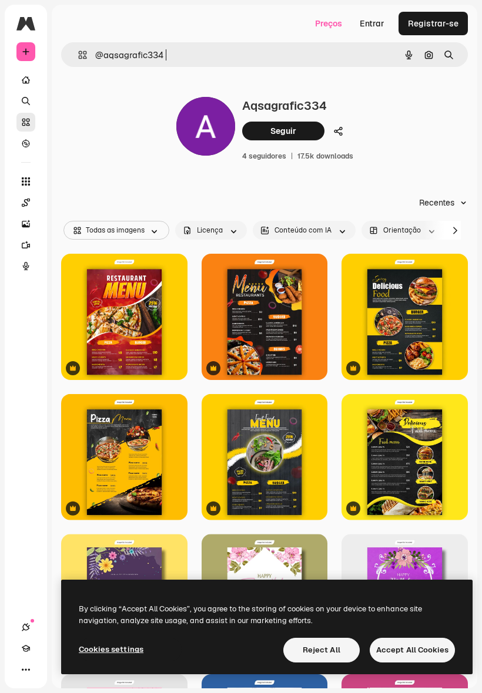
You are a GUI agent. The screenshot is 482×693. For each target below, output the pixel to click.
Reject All (321, 650)
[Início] (25, 79)
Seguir (283, 131)
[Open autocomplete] (78, 55)
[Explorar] (25, 143)
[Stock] (25, 122)
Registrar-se (433, 23)
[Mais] (25, 669)
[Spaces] (25, 202)
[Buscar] (25, 101)
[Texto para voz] (25, 266)
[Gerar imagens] (25, 223)
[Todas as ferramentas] (25, 181)
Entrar (372, 23)
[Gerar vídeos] (25, 245)
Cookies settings (111, 649)
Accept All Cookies (412, 650)
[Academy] (25, 648)
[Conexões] (25, 627)
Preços (328, 23)
